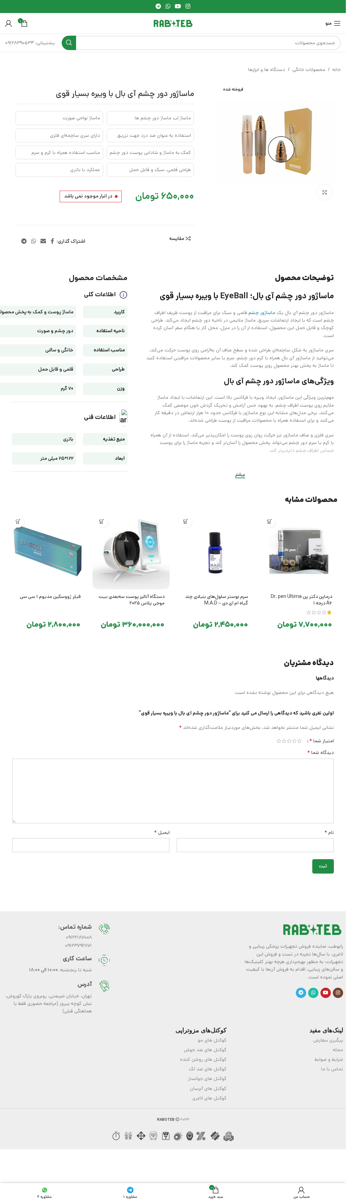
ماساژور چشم (262, 312)
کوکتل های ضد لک (208, 1069)
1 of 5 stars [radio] (299, 740)
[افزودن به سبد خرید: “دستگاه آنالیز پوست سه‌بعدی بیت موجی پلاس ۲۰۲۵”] (102, 522)
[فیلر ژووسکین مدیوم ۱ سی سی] (47, 550)
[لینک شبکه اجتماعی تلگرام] (158, 6)
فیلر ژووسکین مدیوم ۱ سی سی (50, 596)
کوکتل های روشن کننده (203, 1059)
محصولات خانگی (308, 69)
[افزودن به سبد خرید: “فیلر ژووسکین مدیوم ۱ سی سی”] (18, 522)
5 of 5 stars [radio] (278, 740)
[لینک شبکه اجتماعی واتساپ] (167, 6)
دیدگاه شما (320, 752)
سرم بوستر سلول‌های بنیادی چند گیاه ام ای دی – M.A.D (216, 600)
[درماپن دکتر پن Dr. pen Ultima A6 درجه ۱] (298, 550)
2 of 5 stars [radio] (294, 740)
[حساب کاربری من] (8, 23)
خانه (336, 69)
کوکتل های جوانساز (207, 1078)
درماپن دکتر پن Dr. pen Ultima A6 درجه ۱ (301, 600)
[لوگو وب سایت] (173, 23)
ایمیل (162, 832)
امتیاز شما (321, 741)
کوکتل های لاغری (209, 1098)
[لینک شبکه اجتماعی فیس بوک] (52, 241)
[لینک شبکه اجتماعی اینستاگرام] (188, 6)
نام (329, 832)
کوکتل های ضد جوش (205, 1049)
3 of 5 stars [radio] (289, 740)
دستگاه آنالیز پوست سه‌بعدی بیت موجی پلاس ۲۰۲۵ (132, 600)
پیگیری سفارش (328, 1040)
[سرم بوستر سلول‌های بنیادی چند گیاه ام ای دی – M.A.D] (215, 550)
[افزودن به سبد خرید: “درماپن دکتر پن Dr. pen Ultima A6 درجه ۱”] (270, 522)
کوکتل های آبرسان (208, 1088)
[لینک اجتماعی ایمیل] (43, 241)
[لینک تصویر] (312, 929)
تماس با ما (332, 1069)
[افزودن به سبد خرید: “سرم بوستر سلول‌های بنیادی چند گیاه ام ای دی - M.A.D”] (186, 522)
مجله (338, 1049)
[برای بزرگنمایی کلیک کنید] (324, 190)
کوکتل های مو (212, 1040)
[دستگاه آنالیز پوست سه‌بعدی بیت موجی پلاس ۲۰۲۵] (131, 550)
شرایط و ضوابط (329, 1059)
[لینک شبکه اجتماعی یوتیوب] (178, 6)
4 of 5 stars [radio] (284, 740)
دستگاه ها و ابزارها (266, 69)
